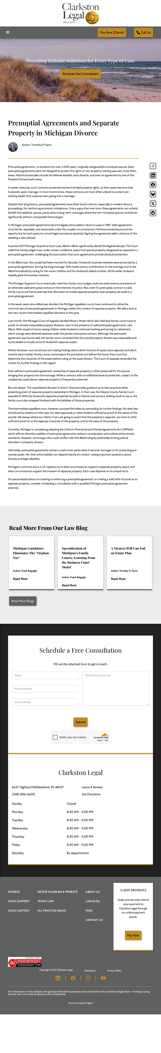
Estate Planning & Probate (58, 891)
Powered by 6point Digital (81, 1003)
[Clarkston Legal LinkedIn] (58, 978)
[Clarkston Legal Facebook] (73, 978)
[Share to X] (153, 203)
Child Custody (19, 910)
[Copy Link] (153, 166)
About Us (93, 891)
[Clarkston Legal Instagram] (88, 978)
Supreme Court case (49, 246)
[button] (8, 32)
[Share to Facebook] (153, 185)
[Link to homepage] (80, 13)
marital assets (16, 454)
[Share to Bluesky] (153, 194)
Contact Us (94, 919)
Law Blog (93, 901)
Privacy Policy (114, 970)
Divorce (14, 891)
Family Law (46, 901)
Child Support (19, 901)
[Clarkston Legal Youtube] (103, 978)
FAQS (89, 910)
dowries (84, 175)
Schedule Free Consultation (80, 74)
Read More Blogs (22, 601)
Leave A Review (92, 787)
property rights (90, 187)
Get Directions (91, 794)
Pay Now (133, 935)
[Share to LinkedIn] (153, 175)
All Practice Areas (52, 910)
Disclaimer (90, 970)
